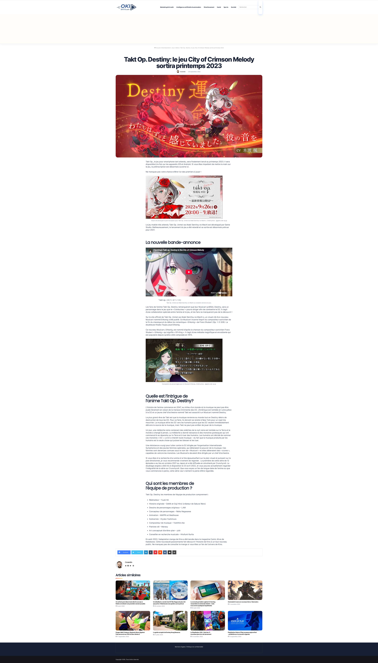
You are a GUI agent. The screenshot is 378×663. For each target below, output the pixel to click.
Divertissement (209, 7)
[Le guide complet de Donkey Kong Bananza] (170, 620)
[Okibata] (126, 7)
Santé (219, 7)
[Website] (126, 566)
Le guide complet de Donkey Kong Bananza (166, 632)
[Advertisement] (189, 29)
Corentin (182, 71)
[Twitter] (131, 566)
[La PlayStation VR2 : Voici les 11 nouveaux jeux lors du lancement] (207, 620)
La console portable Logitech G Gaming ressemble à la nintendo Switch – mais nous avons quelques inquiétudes (202, 603)
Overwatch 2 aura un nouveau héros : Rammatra (243, 602)
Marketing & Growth (167, 7)
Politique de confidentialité (195, 647)
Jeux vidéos (175, 48)
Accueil (158, 48)
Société (233, 7)
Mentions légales (180, 647)
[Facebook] (128, 566)
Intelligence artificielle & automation (188, 7)
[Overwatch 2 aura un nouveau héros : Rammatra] (245, 590)
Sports (226, 7)
